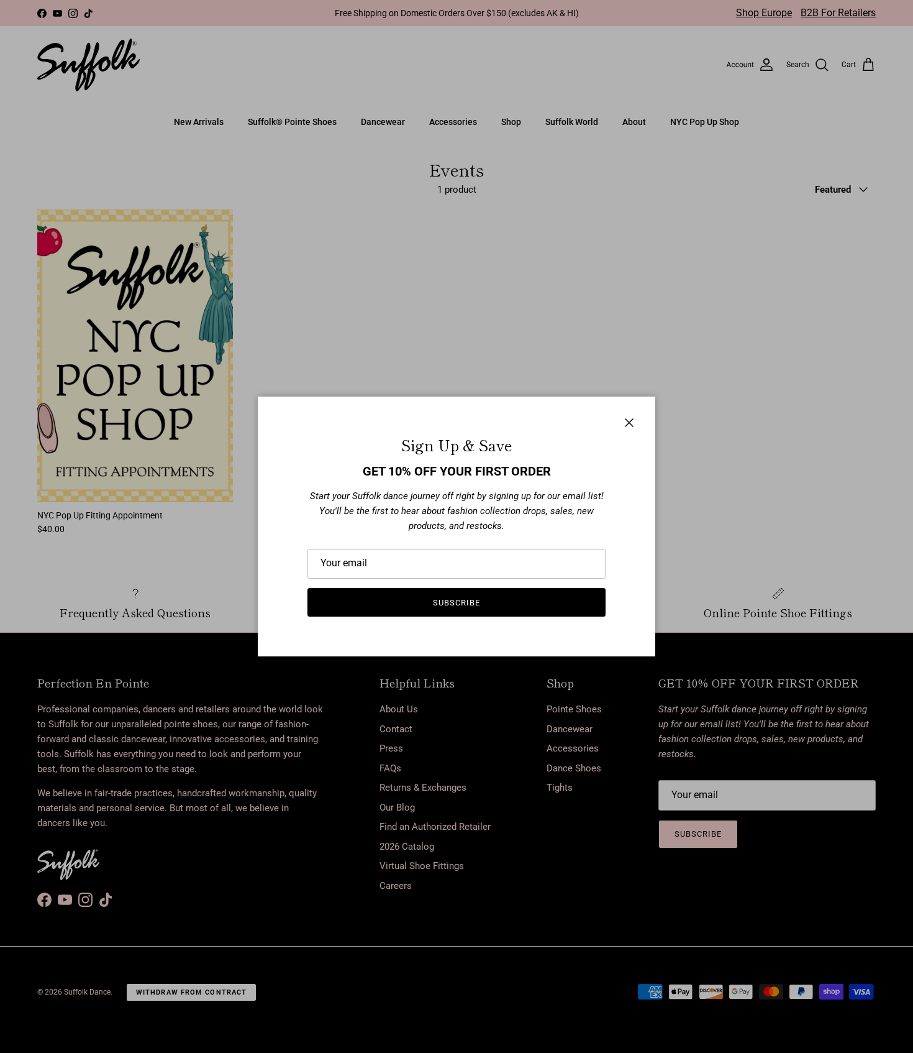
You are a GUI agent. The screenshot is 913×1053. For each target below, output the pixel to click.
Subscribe (456, 602)
